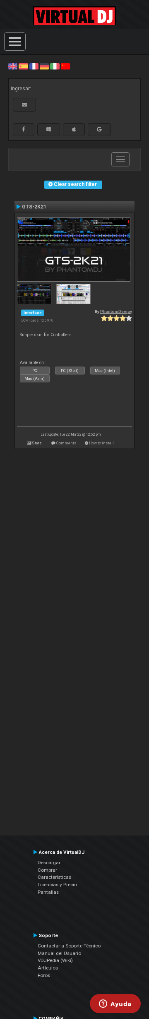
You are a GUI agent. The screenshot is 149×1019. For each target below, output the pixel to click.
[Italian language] (54, 66)
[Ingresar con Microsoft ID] (48, 129)
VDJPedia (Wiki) (55, 960)
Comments (66, 443)
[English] (12, 66)
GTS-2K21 (34, 207)
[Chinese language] (65, 66)
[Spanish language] (23, 66)
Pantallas (48, 892)
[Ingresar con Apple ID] (74, 129)
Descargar (49, 862)
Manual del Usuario (59, 953)
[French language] (33, 66)
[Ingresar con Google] (99, 129)
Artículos (48, 968)
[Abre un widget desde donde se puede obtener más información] (115, 1004)
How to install (101, 443)
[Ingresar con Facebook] (23, 129)
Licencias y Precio (57, 885)
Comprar (47, 870)
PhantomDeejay (116, 311)
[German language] (44, 66)
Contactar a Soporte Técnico (69, 946)
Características (54, 877)
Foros (44, 975)
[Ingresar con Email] (24, 105)
